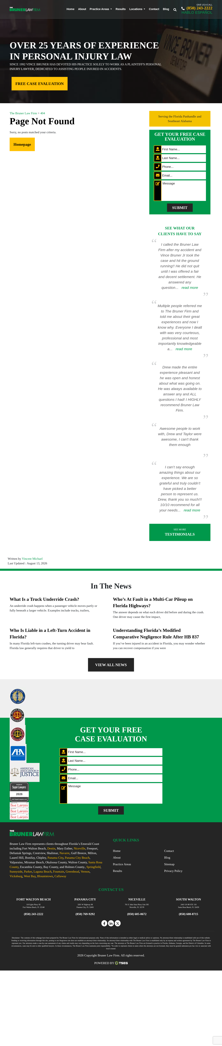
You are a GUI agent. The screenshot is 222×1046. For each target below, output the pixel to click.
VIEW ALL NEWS (111, 665)
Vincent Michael (32, 558)
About (82, 9)
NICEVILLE (136, 899)
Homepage (22, 144)
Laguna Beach (43, 871)
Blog (166, 9)
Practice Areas (99, 9)
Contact (154, 9)
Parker (28, 871)
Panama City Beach (77, 857)
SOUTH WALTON (188, 899)
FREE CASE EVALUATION (39, 84)
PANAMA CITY (85, 899)
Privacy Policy (173, 871)
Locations (135, 9)
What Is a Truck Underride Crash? (44, 599)
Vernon (85, 871)
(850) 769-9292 (85, 914)
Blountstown (45, 876)
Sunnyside (16, 871)
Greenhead (72, 871)
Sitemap (169, 864)
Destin (51, 848)
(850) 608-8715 (188, 914)
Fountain (58, 871)
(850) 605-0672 (136, 914)
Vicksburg (16, 876)
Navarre (64, 853)
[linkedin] (111, 923)
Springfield (93, 867)
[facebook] (104, 923)
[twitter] (118, 923)
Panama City (55, 857)
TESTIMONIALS (180, 532)
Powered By (104, 963)
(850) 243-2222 (199, 8)
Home (70, 9)
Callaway (60, 876)
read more (190, 288)
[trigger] (176, 9)
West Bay (30, 876)
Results (121, 9)
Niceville (79, 848)
